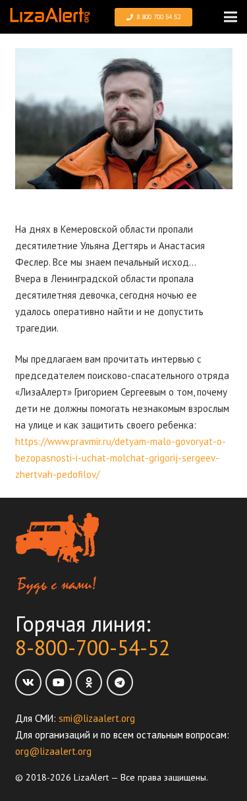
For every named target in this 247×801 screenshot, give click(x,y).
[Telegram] (120, 682)
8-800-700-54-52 (92, 647)
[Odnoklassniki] (89, 682)
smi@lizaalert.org (97, 718)
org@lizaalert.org (53, 751)
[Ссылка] (50, 17)
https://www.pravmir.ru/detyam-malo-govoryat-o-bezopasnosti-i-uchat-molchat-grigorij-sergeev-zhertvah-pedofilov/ (120, 458)
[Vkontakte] (28, 682)
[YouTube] (58, 682)
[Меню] (230, 17)
